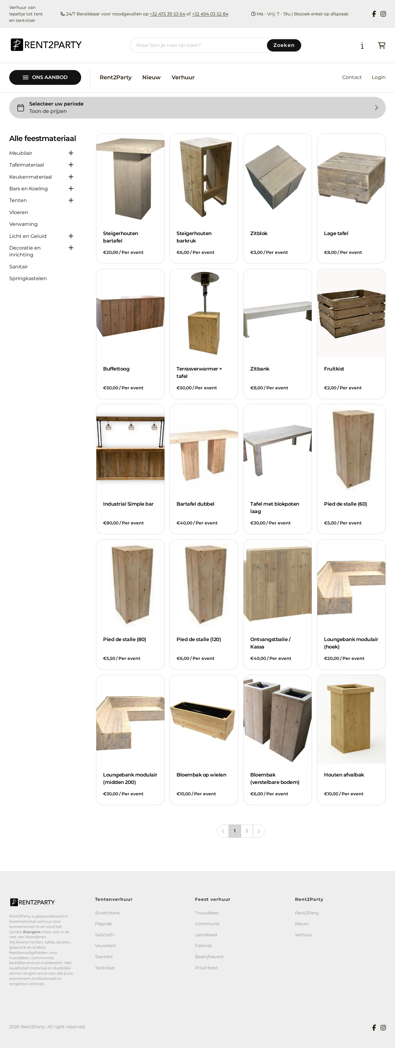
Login (379, 77)
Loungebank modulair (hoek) (351, 643)
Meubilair (20, 153)
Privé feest (206, 968)
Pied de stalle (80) (124, 639)
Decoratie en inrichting (25, 251)
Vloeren (18, 212)
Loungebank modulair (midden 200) (130, 778)
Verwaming (23, 224)
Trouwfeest (207, 913)
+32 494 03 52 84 (210, 14)
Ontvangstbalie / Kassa (270, 643)
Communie (207, 923)
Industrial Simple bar (128, 504)
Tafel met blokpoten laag (274, 508)
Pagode (103, 923)
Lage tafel (336, 233)
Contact (352, 77)
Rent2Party (115, 77)
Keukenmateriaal (30, 177)
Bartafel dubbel (195, 504)
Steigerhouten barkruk (194, 237)
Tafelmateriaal (26, 165)
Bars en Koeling (28, 189)
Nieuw (151, 77)
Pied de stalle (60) (345, 504)
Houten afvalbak (344, 775)
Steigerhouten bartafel (120, 237)
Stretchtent (107, 913)
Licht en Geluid (28, 236)
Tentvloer (105, 968)
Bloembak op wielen (201, 775)
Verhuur (183, 77)
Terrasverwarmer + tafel (199, 372)
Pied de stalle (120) (199, 639)
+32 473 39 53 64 (167, 14)
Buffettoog (116, 369)
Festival (203, 945)
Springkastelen (28, 278)
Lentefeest (206, 935)
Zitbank (259, 369)
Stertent (104, 956)
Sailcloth (104, 935)
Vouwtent (105, 945)
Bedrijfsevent (209, 956)
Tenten (18, 200)
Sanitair (18, 267)
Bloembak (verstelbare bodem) (275, 778)
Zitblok (259, 233)
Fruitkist (334, 369)
